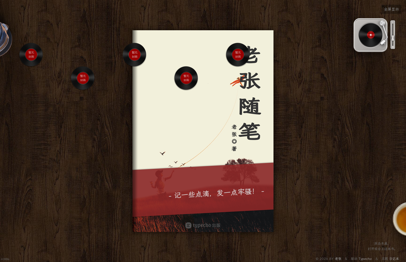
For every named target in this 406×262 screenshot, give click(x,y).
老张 (339, 259)
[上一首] (28, 71)
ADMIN (5, 259)
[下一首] (35, 71)
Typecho (365, 259)
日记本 (394, 259)
